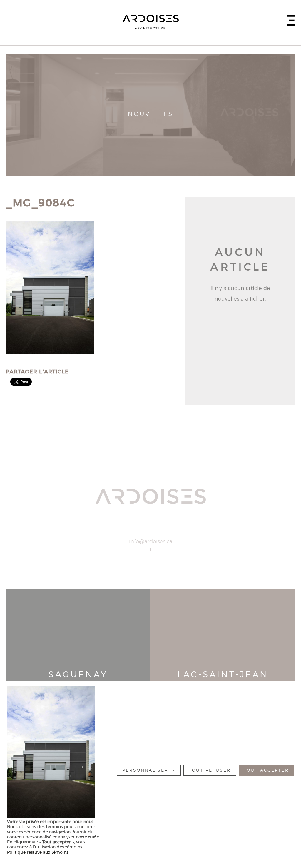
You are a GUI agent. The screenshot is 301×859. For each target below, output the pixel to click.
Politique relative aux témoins (37, 852)
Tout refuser (210, 770)
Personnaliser (148, 770)
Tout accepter (266, 770)
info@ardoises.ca (150, 541)
